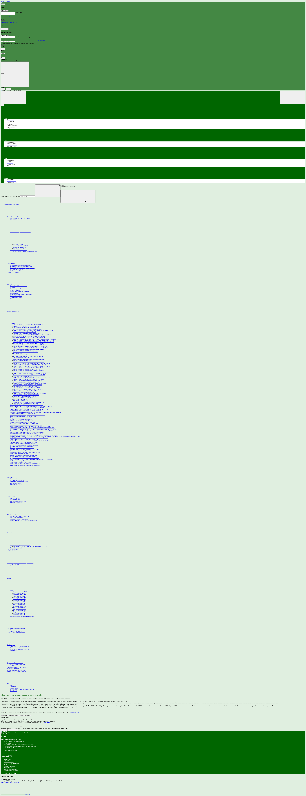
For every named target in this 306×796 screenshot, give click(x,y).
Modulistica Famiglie (18, 248)
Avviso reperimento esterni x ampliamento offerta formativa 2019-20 (27, 415)
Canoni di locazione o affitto (17, 631)
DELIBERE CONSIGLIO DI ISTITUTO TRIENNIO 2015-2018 (30, 546)
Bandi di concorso (11, 550)
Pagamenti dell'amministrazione (15, 663)
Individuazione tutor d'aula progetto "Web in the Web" (27, 386)
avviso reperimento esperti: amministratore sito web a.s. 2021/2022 (27, 408)
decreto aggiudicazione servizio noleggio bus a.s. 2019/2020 (28, 349)
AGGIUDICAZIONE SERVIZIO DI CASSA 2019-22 (24, 423)
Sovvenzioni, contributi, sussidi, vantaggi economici (20, 563)
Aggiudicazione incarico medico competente (24, 396)
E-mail (17, 37)
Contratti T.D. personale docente (21, 399)
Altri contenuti (11, 683)
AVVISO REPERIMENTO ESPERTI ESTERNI (26, 395)
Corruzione (13, 686)
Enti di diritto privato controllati (18, 501)
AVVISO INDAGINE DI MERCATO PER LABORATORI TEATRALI (29, 409)
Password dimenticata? (6, 17)
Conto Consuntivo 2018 (19, 601)
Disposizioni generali (12, 217)
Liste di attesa (13, 650)
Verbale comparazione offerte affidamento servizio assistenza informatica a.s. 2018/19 (31, 430)
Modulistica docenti (18, 244)
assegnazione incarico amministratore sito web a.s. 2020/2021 (28, 343)
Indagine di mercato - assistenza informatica (21, 418)
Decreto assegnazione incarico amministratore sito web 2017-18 (29, 375)
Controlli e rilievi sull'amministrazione (16, 632)
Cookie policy (7, 759)
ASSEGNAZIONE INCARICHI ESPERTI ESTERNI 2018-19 (29, 365)
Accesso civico (14, 688)
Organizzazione (11, 263)
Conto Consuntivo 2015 (19, 610)
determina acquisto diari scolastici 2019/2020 (21, 420)
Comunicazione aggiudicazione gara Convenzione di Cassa (25, 452)
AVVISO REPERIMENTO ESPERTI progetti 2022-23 (27, 329)
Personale (9, 284)
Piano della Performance (16, 478)
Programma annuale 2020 (19, 600)
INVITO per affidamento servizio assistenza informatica (24, 445)
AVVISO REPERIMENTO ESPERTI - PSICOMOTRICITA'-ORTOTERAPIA (33, 330)
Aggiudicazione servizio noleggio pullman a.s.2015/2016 (24, 449)
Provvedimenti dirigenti (16, 548)
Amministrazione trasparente (11, 770)
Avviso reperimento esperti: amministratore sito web (23, 416)
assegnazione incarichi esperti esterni (22, 360)
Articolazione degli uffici (16, 269)
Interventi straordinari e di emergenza (16, 671)
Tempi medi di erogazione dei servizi (19, 649)
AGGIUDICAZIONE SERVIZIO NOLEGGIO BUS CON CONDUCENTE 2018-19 (32, 428)
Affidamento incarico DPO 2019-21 (22, 357)
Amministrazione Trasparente (68, 186)
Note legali (6, 760)
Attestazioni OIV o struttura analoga (19, 250)
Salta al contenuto (5, 1)
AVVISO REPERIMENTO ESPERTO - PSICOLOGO (27, 385)
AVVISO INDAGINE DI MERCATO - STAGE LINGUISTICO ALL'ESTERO (31, 406)
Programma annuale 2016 (19, 612)
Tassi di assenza (14, 293)
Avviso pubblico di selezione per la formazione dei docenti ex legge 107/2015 (29, 440)
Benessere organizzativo (16, 484)
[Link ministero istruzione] (8, 2)
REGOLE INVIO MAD (23, 245)
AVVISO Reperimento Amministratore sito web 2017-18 (27, 380)
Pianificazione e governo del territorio (16, 667)
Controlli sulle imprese (12, 549)
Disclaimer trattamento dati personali (10, 782)
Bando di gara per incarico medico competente (22, 448)
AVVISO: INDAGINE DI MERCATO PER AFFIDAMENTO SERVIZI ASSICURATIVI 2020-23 (35, 412)
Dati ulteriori (13, 691)
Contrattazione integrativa (16, 297)
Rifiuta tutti (13, 715)
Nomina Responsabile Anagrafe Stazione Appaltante (23, 251)
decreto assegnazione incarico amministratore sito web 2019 (28, 356)
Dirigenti (12, 287)
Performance (10, 477)
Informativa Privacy (9, 762)
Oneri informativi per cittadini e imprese (20, 232)
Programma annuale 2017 (19, 609)
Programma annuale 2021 (19, 597)
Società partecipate (15, 499)
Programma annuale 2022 (19, 594)
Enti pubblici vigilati (15, 498)
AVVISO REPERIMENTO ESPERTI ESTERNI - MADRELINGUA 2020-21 (33, 342)
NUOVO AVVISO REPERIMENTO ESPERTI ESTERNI (28, 362)
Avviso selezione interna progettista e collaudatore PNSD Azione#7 (30, 346)
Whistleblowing (8, 767)
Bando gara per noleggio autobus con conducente (22, 443)
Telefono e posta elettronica (17, 270)
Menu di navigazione (90, 201)
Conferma (8, 89)
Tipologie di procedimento (16, 517)
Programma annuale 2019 (19, 603)
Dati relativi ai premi (15, 483)
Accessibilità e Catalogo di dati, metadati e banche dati (24, 689)
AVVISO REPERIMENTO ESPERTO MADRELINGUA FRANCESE (31, 372)
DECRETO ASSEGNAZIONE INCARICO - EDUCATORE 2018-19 (31, 363)
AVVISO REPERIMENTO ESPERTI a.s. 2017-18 (26, 382)
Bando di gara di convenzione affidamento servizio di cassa (25, 463)
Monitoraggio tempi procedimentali (19, 519)
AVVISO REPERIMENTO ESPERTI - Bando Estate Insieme (29, 336)
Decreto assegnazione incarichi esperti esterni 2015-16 (23, 455)
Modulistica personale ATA (20, 247)
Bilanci (9, 578)
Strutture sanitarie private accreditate (16, 670)
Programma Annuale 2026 (20, 591)
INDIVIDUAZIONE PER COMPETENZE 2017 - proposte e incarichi (31, 377)
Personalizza (4, 715)
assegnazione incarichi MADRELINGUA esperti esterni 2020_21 (30, 337)
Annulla (3, 89)
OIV (11, 298)
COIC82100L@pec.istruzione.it (21, 746)
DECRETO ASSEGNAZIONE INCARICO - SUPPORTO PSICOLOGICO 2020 (34, 339)
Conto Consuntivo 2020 (19, 596)
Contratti (12, 323)
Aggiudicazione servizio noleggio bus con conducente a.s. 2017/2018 (27, 433)
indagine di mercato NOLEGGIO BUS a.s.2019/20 (23, 413)
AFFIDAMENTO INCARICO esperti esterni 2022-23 (27, 327)
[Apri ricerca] (292, 97)
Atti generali (13, 219)
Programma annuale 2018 (19, 606)
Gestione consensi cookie (10, 769)
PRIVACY (13, 685)
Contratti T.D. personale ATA (20, 400)
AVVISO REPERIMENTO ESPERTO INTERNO (26, 390)
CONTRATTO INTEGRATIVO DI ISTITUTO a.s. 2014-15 (29, 402)
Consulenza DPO (17, 353)
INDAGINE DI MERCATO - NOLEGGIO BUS (26, 326)
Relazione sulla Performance (17, 480)
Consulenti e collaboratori (13, 272)
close (2, 104)
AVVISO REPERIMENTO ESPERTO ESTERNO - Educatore (29, 373)
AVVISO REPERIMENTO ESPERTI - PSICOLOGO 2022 (28, 324)
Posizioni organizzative (16, 288)
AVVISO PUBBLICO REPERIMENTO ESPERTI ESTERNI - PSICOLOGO (33, 340)
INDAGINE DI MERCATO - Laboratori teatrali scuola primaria (26, 405)
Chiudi (2, 49)
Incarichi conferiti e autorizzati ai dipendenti (21, 294)
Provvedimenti (11, 532)
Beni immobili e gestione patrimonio (16, 628)
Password (18, 14)
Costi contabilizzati (15, 647)
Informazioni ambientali (13, 668)
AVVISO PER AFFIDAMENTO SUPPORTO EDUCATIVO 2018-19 (31, 366)
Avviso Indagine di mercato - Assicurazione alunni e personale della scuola (29, 438)
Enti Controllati (11, 496)
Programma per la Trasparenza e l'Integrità (20, 218)
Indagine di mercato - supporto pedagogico (21, 419)
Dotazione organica (15, 290)
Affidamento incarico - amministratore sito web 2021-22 (27, 333)
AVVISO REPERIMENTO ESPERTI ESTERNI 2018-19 (28, 367)
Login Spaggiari (41, 40)
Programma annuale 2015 (19, 613)
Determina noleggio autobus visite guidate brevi (22, 450)
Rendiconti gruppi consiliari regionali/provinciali (22, 268)
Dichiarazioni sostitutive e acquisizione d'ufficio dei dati (24, 520)
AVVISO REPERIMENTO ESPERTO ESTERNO (26, 387)
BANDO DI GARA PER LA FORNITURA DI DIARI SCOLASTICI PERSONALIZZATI (33, 459)
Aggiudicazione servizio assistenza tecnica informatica (23, 442)
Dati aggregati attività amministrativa (19, 516)
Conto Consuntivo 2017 (19, 604)
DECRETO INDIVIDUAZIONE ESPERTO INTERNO (28, 389)
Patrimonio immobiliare (16, 629)
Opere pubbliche (11, 665)
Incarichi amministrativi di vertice (18, 286)
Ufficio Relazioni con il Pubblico (12, 763)
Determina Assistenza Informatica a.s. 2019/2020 (25, 352)
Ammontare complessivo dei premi (19, 481)
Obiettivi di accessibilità (10, 766)
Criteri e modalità (14, 564)
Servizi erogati (11, 645)
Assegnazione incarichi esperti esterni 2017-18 (25, 376)
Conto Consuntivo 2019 (19, 599)
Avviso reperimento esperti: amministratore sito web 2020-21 (28, 344)
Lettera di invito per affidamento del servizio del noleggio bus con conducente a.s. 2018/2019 (33, 429)
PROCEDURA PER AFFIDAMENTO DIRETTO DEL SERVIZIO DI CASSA (30, 426)
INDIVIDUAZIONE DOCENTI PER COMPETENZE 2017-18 (29, 383)
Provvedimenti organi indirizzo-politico (20, 545)
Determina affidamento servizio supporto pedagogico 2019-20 (29, 359)
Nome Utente (19, 12)
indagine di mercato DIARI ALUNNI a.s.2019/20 (22, 422)
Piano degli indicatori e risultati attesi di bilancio (22, 616)
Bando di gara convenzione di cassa (19, 453)
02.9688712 (9, 743)
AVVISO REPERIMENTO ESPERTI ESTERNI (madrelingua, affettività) (32, 334)
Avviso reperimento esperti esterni (18, 460)
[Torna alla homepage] (153, 90)
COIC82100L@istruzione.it (20, 744)
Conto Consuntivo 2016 (19, 607)
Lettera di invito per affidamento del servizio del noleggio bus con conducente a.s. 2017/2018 (33, 435)
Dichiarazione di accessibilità (11, 765)
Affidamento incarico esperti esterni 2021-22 (24, 332)
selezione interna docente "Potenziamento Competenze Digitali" (26, 425)
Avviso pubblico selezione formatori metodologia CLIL (24, 439)
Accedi (2, 4)
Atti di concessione (15, 566)
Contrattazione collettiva (16, 296)
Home (62, 185)
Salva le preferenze (13, 730)
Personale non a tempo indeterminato (19, 291)
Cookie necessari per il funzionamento (10, 727)
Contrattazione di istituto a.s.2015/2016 (23, 397)
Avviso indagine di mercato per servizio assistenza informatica (25, 410)
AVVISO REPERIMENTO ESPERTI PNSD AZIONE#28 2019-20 (30, 347)
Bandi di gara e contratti (13, 311)
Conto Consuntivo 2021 (19, 593)
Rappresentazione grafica (16, 502)
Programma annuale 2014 (19, 614)
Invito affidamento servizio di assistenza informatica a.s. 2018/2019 (27, 432)
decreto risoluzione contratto (20, 355)
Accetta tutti (25, 715)
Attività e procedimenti (13, 514)
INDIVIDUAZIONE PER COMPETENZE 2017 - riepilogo (28, 379)
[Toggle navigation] (13, 97)
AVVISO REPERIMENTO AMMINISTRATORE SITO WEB (29, 393)
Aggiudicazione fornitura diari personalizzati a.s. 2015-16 (24, 458)
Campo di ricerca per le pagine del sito (10, 196)
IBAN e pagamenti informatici (18, 664)
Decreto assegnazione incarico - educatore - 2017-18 (26, 369)
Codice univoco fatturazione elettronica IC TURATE (23, 462)
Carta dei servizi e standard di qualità (19, 646)
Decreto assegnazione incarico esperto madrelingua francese (28, 370)
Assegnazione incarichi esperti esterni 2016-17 (25, 392)
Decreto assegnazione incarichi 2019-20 (23, 350)
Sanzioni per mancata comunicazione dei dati (21, 266)
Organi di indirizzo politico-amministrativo (21, 265)
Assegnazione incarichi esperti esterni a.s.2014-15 (25, 403)
